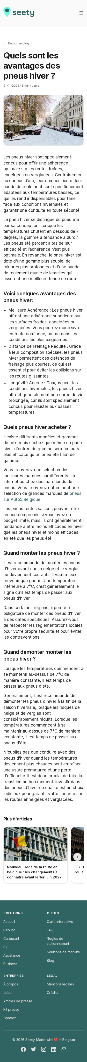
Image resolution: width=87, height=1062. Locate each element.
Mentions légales (60, 984)
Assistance (11, 955)
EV (5, 947)
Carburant (11, 938)
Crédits (52, 993)
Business (10, 964)
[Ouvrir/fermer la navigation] (81, 13)
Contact (9, 1018)
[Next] (77, 857)
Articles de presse (17, 1001)
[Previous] (10, 857)
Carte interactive (60, 921)
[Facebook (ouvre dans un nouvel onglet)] (23, 1049)
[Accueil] (18, 13)
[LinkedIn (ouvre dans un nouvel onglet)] (53, 1049)
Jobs (7, 993)
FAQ (50, 930)
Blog (50, 960)
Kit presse (11, 1009)
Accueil (9, 921)
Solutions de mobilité (63, 952)
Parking (9, 930)
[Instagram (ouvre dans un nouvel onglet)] (43, 1049)
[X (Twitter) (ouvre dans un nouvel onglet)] (33, 1049)
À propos (10, 984)
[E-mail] (63, 1049)
